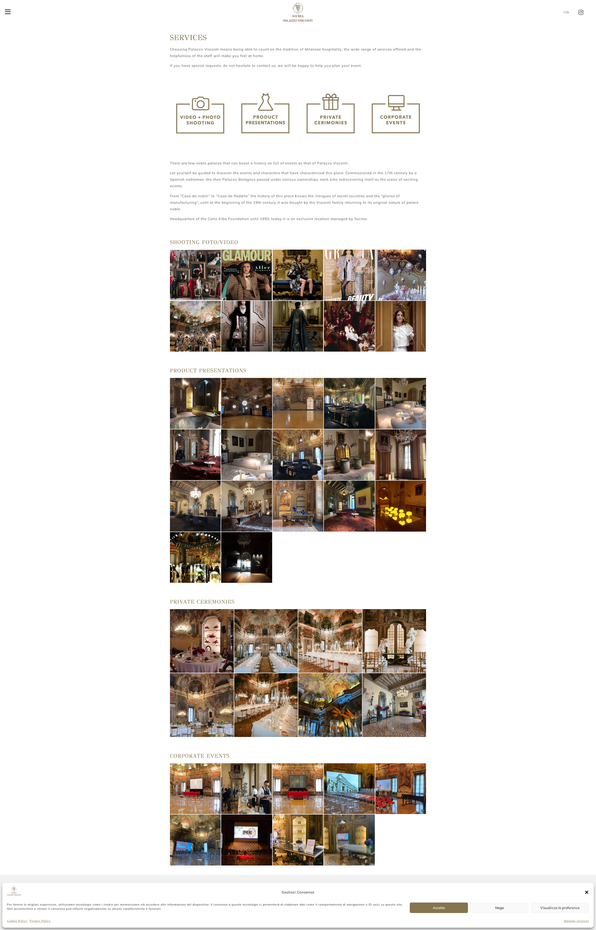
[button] (586, 892)
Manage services (576, 921)
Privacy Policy (40, 921)
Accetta (439, 908)
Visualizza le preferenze (559, 908)
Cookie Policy (17, 921)
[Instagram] (581, 12)
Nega (499, 908)
